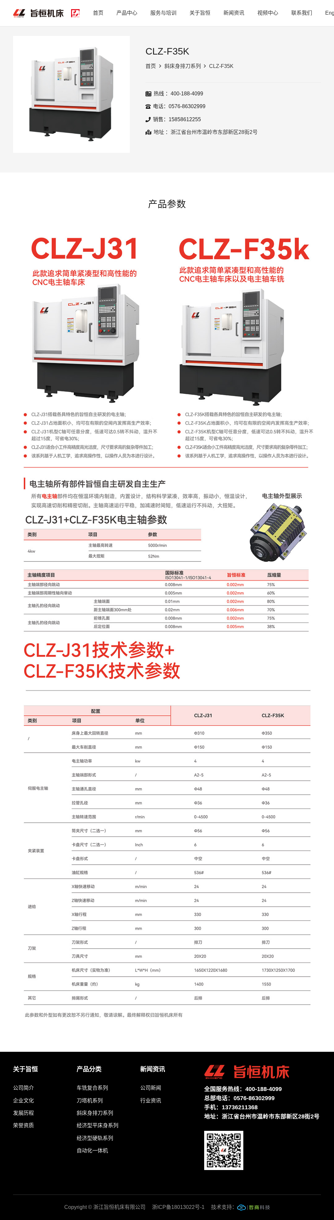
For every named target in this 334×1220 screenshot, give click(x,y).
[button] (119, 46)
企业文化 (23, 1100)
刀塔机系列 (90, 1100)
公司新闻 (150, 1088)
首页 (150, 66)
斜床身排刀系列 (182, 66)
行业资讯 (150, 1100)
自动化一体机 (92, 1150)
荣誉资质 (23, 1125)
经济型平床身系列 (97, 1125)
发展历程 (23, 1113)
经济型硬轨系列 (95, 1138)
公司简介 (23, 1088)
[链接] (253, 1208)
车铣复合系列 (92, 1088)
